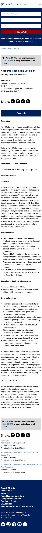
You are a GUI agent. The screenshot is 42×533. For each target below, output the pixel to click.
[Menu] (40, 4)
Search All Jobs (8, 488)
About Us (5, 493)
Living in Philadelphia (11, 498)
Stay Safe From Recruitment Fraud (17, 506)
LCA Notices (6, 503)
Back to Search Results (10, 48)
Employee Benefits (9, 501)
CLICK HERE (34, 38)
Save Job (21, 113)
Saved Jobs (6, 490)
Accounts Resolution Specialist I (13, 443)
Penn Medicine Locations (12, 495)
